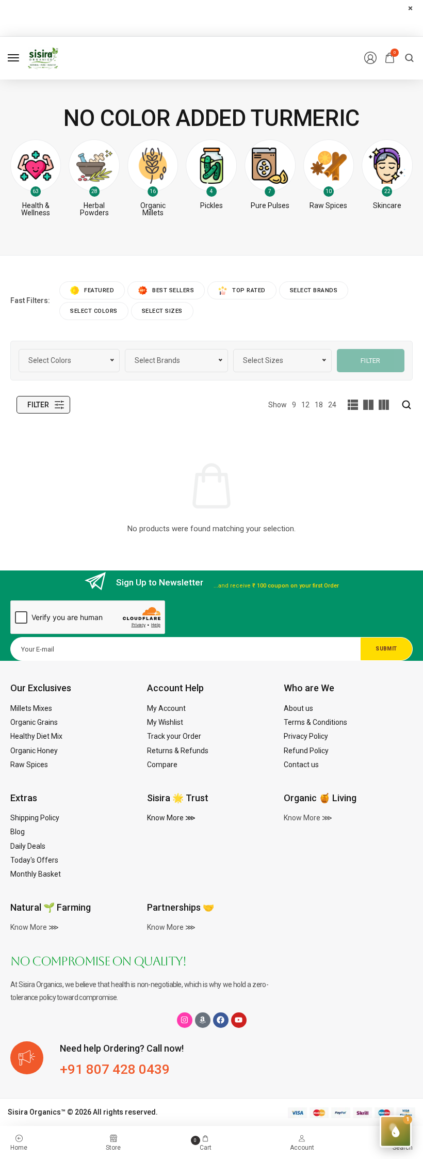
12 (305, 405)
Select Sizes (162, 311)
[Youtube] (239, 1020)
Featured (99, 290)
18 (319, 405)
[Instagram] (184, 1020)
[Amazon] (202, 1020)
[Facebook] (221, 1020)
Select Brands (314, 290)
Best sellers (173, 290)
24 (332, 405)
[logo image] (43, 57)
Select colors (94, 311)
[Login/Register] (370, 58)
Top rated (249, 290)
